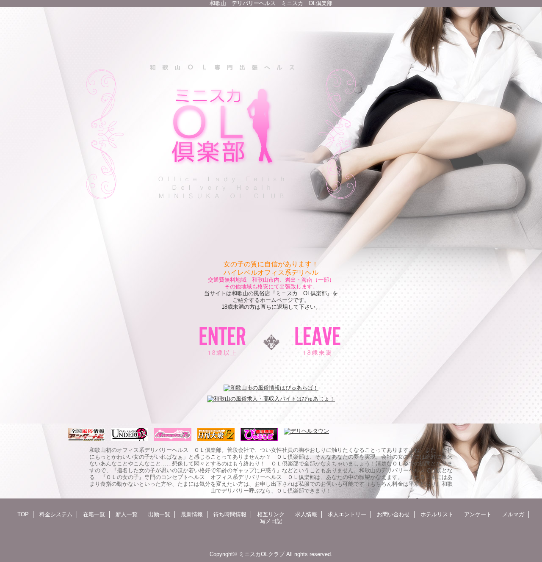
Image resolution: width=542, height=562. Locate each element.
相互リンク (271, 514)
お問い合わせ (393, 514)
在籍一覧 (94, 514)
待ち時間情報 (229, 514)
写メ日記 (271, 521)
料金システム (55, 514)
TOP (23, 514)
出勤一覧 (159, 514)
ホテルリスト (437, 514)
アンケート (478, 514)
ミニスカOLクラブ (262, 554)
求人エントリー (347, 514)
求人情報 (306, 514)
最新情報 (192, 514)
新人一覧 (127, 514)
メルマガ (513, 514)
